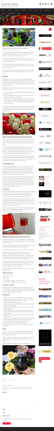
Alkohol (9, 10)
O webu (3, 13)
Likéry (30, 10)
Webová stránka (6, 415)
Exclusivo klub (11, 13)
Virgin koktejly (48, 176)
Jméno (4, 409)
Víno (35, 10)
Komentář (5, 392)
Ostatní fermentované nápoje (9, 380)
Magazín (3, 10)
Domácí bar (47, 10)
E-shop (18, 13)
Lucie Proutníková (17, 50)
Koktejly (16, 10)
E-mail (4, 412)
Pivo (41, 10)
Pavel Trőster (41, 226)
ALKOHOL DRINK (9, 4)
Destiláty (23, 10)
